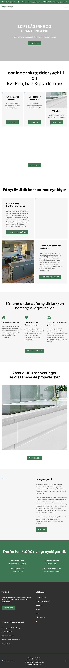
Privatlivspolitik (7, 643)
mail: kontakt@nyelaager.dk (11, 640)
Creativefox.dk (39, 662)
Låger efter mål (41, 597)
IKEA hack (39, 605)
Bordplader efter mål (43, 601)
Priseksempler (40, 617)
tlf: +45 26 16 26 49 (8, 636)
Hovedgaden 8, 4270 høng (11, 628)
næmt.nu (38, 664)
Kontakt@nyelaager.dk (60, 2)
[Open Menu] (65, 7)
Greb (37, 613)
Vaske (38, 609)
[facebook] (66, 661)
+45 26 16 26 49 (47, 2)
